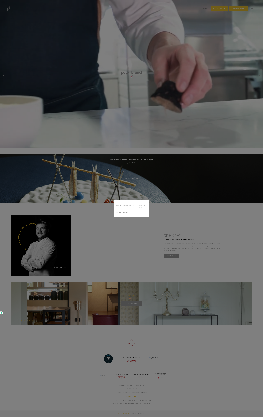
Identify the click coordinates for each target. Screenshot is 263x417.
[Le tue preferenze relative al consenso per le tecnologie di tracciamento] (1, 312)
